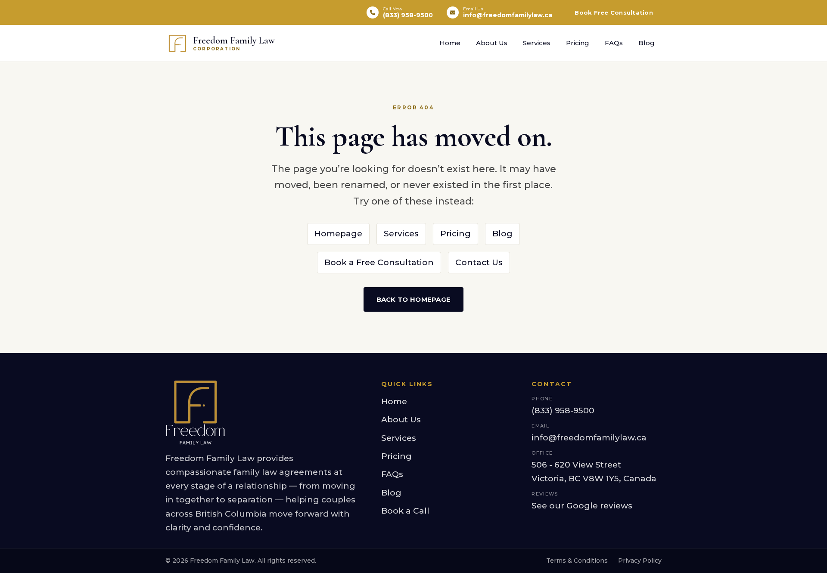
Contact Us (479, 262)
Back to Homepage (413, 299)
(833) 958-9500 (563, 410)
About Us (491, 43)
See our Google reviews (582, 506)
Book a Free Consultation (379, 262)
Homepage (338, 233)
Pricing (577, 43)
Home (449, 43)
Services (536, 43)
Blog (646, 43)
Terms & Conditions (577, 560)
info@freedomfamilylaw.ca (589, 438)
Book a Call (405, 511)
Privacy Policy (640, 560)
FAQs (614, 43)
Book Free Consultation (614, 12)
